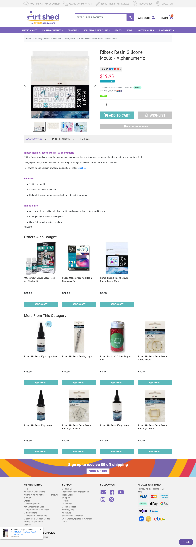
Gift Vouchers (146, 30)
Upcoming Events (32, 503)
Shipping (66, 497)
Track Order (67, 495)
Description (36, 139)
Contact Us (67, 489)
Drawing (72, 30)
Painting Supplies (51, 30)
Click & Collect (69, 506)
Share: (105, 69)
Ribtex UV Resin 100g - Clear (114, 425)
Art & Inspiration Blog (34, 506)
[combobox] (104, 17)
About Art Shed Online (34, 491)
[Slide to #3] (80, 127)
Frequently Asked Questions (75, 491)
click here (82, 168)
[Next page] (95, 85)
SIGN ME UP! (98, 471)
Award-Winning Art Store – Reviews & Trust (41, 496)
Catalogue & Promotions (35, 515)
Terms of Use (159, 489)
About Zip (66, 512)
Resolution (67, 503)
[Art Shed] (43, 17)
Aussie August (29, 30)
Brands (27, 524)
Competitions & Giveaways (36, 509)
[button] (155, 115)
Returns (65, 500)
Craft (118, 30)
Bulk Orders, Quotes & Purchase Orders (77, 520)
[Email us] (105, 493)
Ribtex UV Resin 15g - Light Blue (40, 356)
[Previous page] (25, 85)
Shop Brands (165, 30)
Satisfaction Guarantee (72, 515)
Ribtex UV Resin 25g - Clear (38, 425)
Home (27, 489)
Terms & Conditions (33, 521)
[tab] (36, 139)
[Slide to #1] (39, 127)
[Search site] (130, 17)
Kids (129, 30)
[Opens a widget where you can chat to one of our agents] (186, 542)
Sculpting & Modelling (96, 30)
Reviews (84, 139)
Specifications (63, 139)
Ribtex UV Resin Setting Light (77, 356)
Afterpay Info (68, 509)
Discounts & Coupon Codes (37, 518)
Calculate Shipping (137, 126)
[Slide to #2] (67, 127)
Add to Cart (119, 115)
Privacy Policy (145, 489)
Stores (27, 500)
